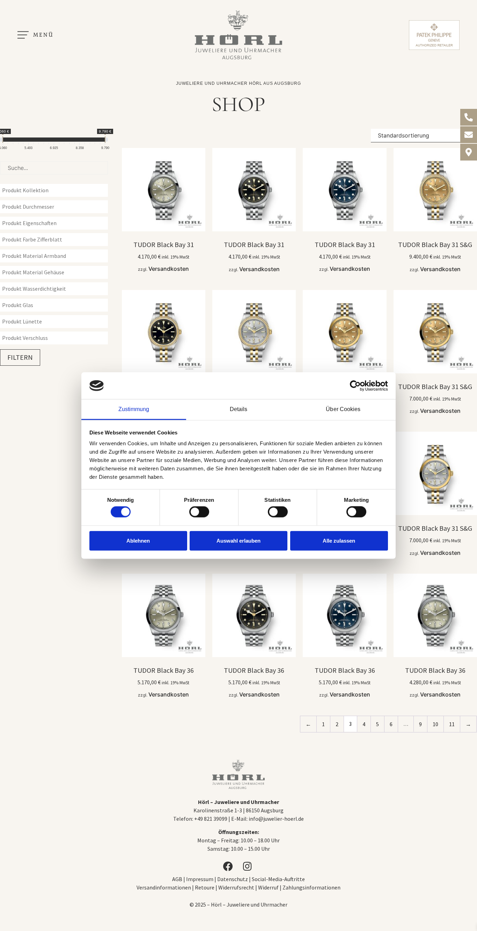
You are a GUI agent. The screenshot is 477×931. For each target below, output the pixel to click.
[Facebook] (229, 866)
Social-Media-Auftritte (278, 879)
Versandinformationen (164, 887)
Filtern (20, 357)
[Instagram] (248, 866)
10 (435, 724)
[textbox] (55, 190)
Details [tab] (239, 409)
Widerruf (268, 887)
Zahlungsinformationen (311, 887)
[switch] (199, 511)
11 (452, 724)
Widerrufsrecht (236, 887)
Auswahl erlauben (238, 540)
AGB (177, 879)
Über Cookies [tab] (343, 409)
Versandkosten (168, 268)
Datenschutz (232, 879)
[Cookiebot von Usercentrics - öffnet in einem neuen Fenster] (357, 385)
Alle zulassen (339, 540)
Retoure (204, 887)
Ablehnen (138, 540)
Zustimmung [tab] (133, 409)
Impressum (200, 879)
